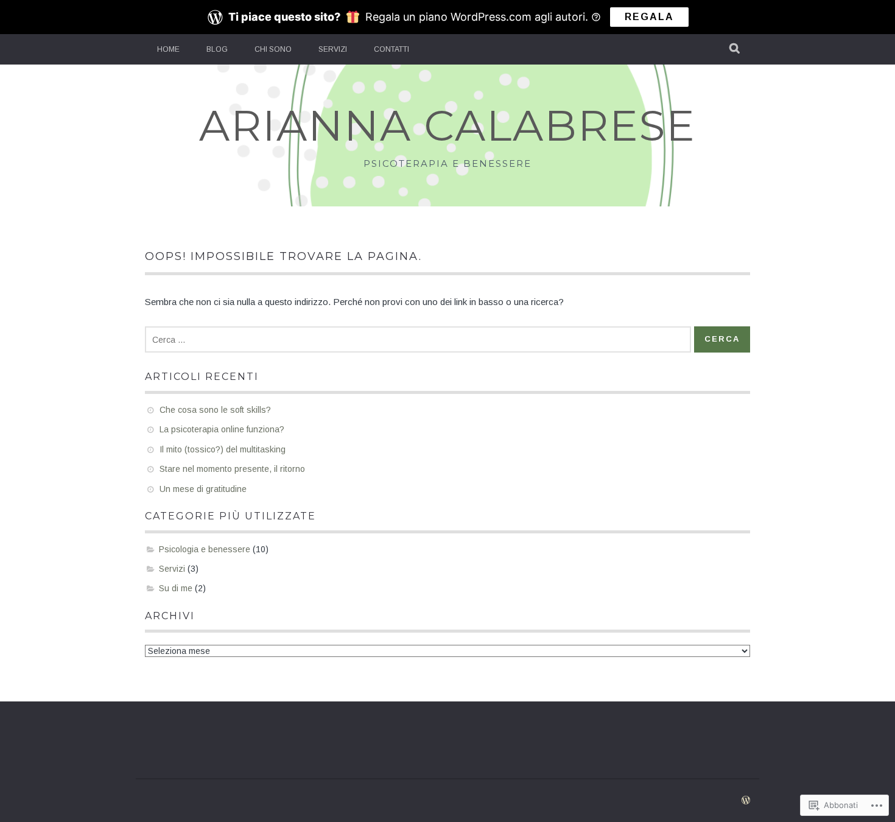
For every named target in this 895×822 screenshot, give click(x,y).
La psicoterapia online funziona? (222, 429)
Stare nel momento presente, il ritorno (232, 469)
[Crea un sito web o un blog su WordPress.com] (746, 801)
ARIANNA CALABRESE (447, 125)
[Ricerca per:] (418, 339)
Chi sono (273, 49)
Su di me (175, 588)
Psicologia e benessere (204, 549)
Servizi (332, 49)
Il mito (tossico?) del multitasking (223, 449)
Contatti (391, 49)
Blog (217, 49)
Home (168, 49)
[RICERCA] (735, 49)
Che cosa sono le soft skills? (215, 410)
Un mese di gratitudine (203, 489)
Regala (649, 17)
